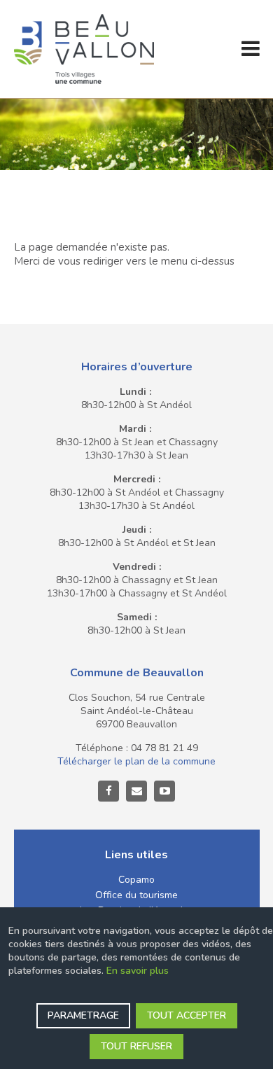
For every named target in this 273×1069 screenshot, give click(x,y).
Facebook (108, 791)
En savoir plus (137, 970)
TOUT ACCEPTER (186, 1015)
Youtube (164, 791)
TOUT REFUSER (136, 1046)
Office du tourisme (136, 895)
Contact (136, 791)
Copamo (136, 879)
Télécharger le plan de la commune (136, 761)
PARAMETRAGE (83, 1015)
